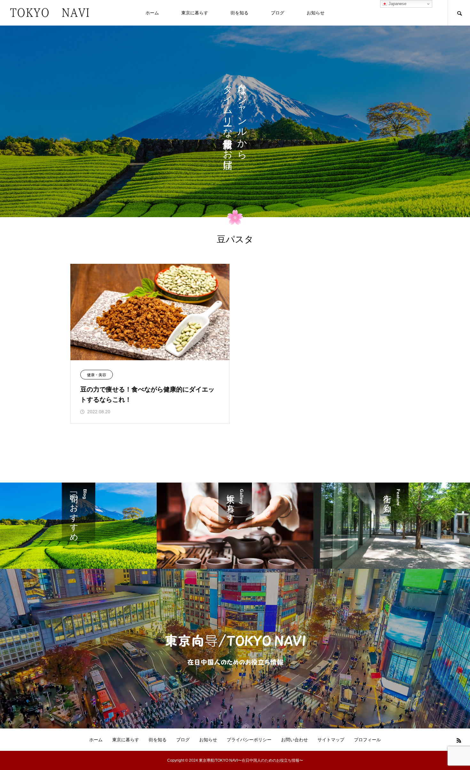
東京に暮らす (194, 12)
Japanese (396, 3)
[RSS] (459, 740)
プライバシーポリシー (249, 739)
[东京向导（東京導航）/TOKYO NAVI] (50, 13)
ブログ (277, 12)
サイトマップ (330, 739)
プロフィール (367, 739)
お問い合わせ (294, 739)
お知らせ (316, 12)
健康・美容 (96, 375)
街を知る (239, 12)
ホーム (152, 12)
